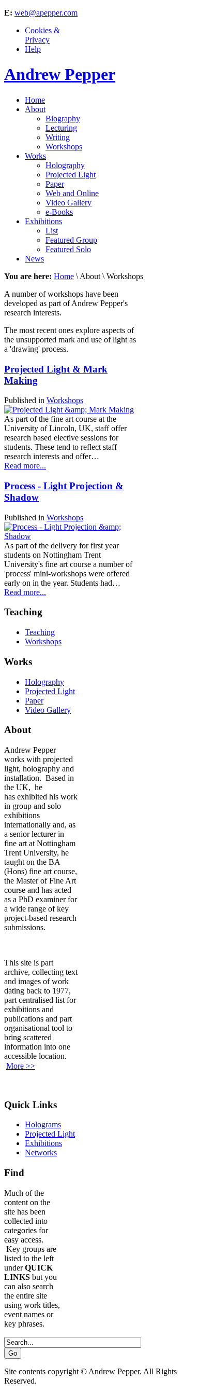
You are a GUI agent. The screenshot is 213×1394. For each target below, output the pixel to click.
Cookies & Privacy (42, 35)
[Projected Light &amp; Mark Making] (69, 409)
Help (33, 49)
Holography (44, 682)
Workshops (65, 400)
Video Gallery (48, 710)
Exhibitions (43, 1143)
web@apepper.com (46, 12)
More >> (20, 1065)
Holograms (43, 1124)
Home (64, 276)
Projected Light (50, 691)
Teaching (40, 632)
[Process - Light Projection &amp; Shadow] (70, 536)
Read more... (25, 465)
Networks (41, 1152)
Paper (34, 700)
